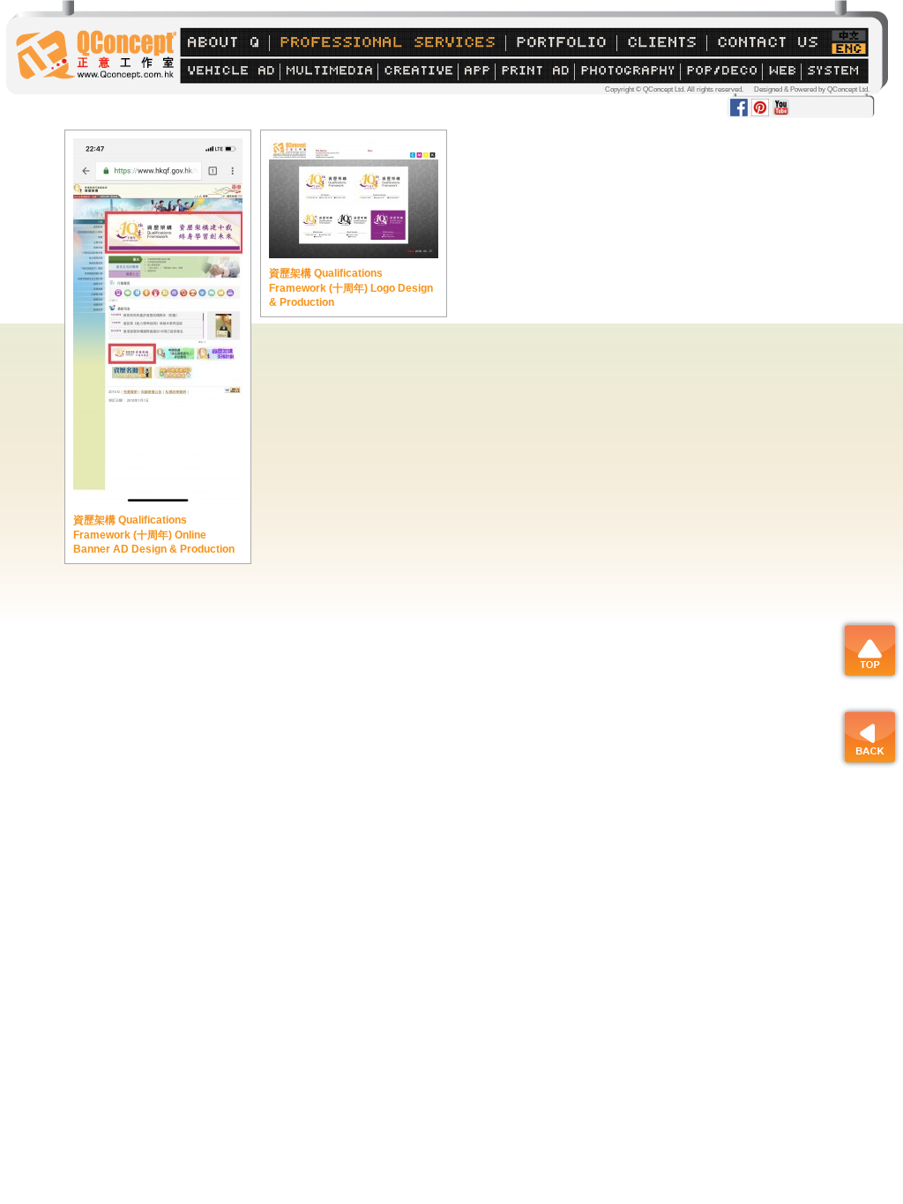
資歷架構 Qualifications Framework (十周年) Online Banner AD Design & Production (154, 534)
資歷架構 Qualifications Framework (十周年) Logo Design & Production (351, 287)
